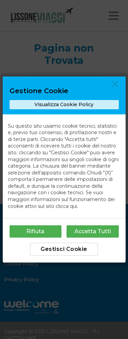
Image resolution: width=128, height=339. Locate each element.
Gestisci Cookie (64, 249)
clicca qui (66, 206)
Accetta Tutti (92, 231)
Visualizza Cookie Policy (64, 104)
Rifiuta (35, 231)
